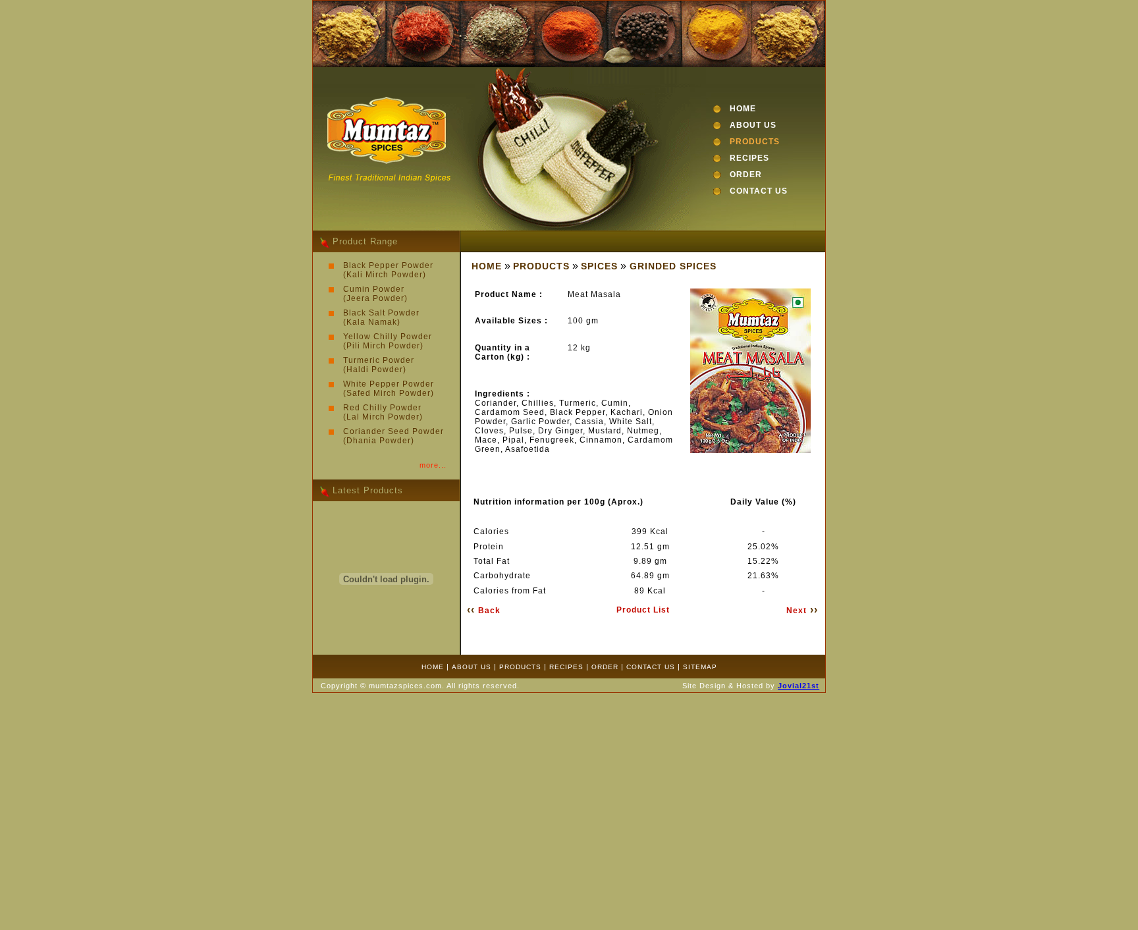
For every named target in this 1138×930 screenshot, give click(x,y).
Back (484, 610)
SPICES (599, 266)
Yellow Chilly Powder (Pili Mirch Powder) (387, 341)
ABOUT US (753, 125)
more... (433, 465)
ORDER (746, 174)
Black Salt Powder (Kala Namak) (381, 317)
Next (802, 610)
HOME (743, 108)
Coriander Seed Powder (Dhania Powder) (393, 436)
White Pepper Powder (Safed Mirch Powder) (388, 388)
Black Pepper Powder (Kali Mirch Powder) (388, 270)
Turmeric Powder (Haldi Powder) (378, 365)
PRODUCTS (755, 141)
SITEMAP (700, 666)
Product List (643, 610)
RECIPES (749, 158)
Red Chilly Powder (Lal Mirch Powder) (383, 412)
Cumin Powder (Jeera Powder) (375, 294)
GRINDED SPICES (673, 266)
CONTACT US (759, 191)
